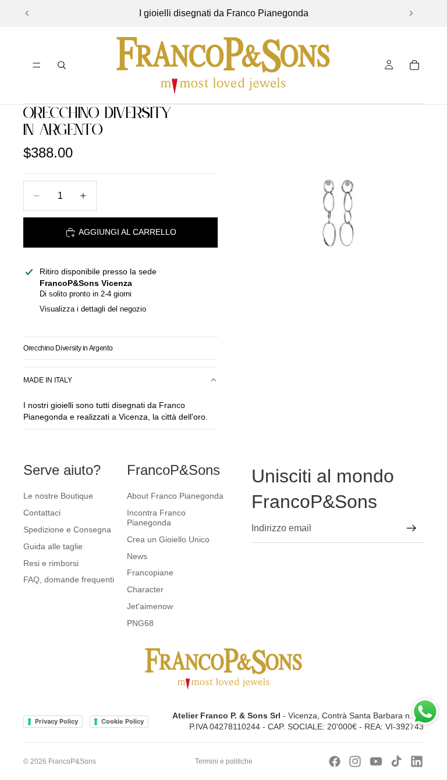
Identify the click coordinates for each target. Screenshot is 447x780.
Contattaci (42, 512)
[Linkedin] (417, 761)
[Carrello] (414, 65)
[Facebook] (335, 761)
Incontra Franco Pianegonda (156, 517)
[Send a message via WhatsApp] (425, 712)
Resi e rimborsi (51, 563)
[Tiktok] (396, 761)
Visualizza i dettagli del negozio (93, 309)
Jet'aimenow (150, 606)
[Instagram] (355, 761)
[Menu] (36, 65)
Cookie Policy (122, 721)
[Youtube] (376, 761)
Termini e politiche (224, 761)
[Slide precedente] (27, 13)
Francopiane (150, 572)
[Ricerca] (61, 65)
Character (145, 589)
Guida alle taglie (53, 546)
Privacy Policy (56, 721)
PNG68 (140, 623)
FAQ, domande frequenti (68, 579)
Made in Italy (47, 380)
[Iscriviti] (411, 528)
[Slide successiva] (411, 13)
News (137, 556)
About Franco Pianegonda (175, 495)
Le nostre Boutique (58, 495)
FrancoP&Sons (72, 761)
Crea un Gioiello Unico (168, 539)
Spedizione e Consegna (67, 529)
